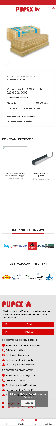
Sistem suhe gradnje (16, 79)
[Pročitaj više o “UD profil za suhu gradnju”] (49, 155)
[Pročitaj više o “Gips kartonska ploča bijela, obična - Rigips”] (23, 155)
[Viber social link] (32, 2)
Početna (10, 76)
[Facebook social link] (23, 2)
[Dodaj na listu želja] (23, 150)
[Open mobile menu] (3, 9)
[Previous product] (42, 83)
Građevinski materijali (24, 76)
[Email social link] (26, 2)
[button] (28, 324)
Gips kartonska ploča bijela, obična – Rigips (15, 174)
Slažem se (28, 403)
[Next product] (47, 83)
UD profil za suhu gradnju (41, 174)
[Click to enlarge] (7, 62)
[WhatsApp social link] (29, 2)
